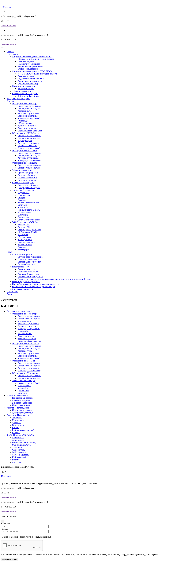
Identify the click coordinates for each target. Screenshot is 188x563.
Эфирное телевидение (22, 91)
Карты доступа (25, 140)
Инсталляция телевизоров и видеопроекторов (33, 286)
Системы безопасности (28, 274)
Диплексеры (23, 217)
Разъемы (22, 200)
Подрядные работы (21, 267)
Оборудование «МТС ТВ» (24, 150)
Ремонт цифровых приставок (26, 281)
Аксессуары (23, 249)
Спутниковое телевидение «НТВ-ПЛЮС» (32, 71)
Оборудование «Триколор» (24, 103)
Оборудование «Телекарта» (25, 163)
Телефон (5, 529)
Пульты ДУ (23, 121)
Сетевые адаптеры (26, 242)
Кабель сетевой (25, 244)
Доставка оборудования (23, 289)
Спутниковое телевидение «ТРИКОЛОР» (31, 56)
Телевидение (13, 54)
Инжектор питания (27, 180)
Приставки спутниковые (29, 106)
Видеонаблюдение (26, 264)
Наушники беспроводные (30, 130)
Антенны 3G (24, 227)
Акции (10, 294)
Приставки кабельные (28, 185)
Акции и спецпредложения (30, 66)
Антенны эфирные (26, 175)
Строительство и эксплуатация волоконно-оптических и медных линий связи (54, 279)
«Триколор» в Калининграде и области (36, 59)
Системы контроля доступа (30, 276)
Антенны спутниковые (28, 113)
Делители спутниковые (29, 220)
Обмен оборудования (28, 69)
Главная (10, 51)
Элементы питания (27, 128)
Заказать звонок (8, 25)
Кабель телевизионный (28, 202)
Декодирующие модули (29, 108)
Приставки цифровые (28, 173)
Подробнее (6, 476)
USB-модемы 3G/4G (27, 232)
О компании (12, 291)
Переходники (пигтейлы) (29, 229)
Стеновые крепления (27, 116)
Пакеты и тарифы (26, 61)
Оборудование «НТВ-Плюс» (25, 133)
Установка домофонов (28, 272)
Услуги (10, 252)
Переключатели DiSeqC (29, 210)
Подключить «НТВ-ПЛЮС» (31, 79)
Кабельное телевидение (23, 182)
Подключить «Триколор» (29, 64)
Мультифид (23, 215)
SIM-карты (23, 234)
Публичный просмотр (28, 83)
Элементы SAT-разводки (23, 380)
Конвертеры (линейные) (29, 160)
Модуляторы (23, 192)
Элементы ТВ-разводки (23, 190)
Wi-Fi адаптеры (25, 239)
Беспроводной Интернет (18, 98)
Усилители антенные (27, 177)
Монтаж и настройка (22, 254)
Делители (22, 205)
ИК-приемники (25, 123)
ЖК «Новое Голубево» (28, 96)
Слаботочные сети (26, 269)
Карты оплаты (24, 111)
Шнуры (21, 197)
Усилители (23, 207)
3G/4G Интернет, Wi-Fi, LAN (25, 222)
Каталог (10, 101)
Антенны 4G (24, 224)
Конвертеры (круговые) (29, 118)
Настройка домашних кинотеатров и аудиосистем (35, 284)
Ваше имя (5, 523)
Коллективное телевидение (25, 93)
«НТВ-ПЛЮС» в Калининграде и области (38, 74)
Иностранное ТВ (26, 88)
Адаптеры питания (27, 126)
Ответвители (24, 195)
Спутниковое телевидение (24, 86)
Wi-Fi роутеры (24, 237)
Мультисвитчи (24, 212)
